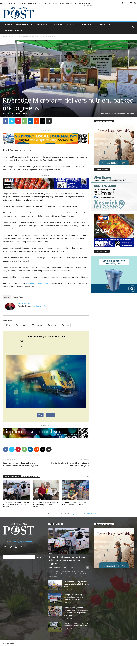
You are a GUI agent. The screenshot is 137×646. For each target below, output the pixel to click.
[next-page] (87, 476)
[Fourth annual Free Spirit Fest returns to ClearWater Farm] (55, 627)
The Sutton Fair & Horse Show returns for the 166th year (70, 464)
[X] (134, 3)
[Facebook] (122, 3)
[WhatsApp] (24, 121)
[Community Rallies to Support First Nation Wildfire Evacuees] (75, 490)
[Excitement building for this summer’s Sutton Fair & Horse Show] (55, 585)
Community (41, 24)
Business (69, 24)
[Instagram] (126, 3)
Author (6, 297)
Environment (22, 24)
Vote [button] (40, 415)
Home (5, 36)
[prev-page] (84, 476)
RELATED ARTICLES (12, 476)
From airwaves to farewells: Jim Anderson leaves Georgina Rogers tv (21, 464)
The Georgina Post (40, 306)
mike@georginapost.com (22, 542)
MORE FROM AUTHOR (30, 476)
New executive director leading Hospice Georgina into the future (45, 504)
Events (56, 24)
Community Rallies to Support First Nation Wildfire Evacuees (74, 503)
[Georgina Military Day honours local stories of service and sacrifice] (55, 598)
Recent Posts (18, 297)
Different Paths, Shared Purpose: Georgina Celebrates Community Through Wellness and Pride (76, 611)
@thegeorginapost (84, 513)
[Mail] (130, 3)
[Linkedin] (30, 121)
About (47, 3)
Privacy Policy (58, 3)
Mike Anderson (24, 303)
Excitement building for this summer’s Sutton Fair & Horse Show (76, 584)
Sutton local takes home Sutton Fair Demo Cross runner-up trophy (16, 504)
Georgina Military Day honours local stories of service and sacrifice (73, 597)
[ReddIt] (36, 121)
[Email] (42, 121)
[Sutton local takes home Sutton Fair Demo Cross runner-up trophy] (16, 490)
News (7, 24)
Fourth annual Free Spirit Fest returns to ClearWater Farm (76, 624)
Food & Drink (86, 24)
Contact (69, 3)
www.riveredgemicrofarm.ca (37, 283)
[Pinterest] (18, 121)
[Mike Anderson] (10, 306)
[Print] (49, 121)
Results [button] (50, 415)
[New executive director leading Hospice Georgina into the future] (46, 490)
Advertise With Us (82, 3)
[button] (133, 28)
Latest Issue (104, 24)
